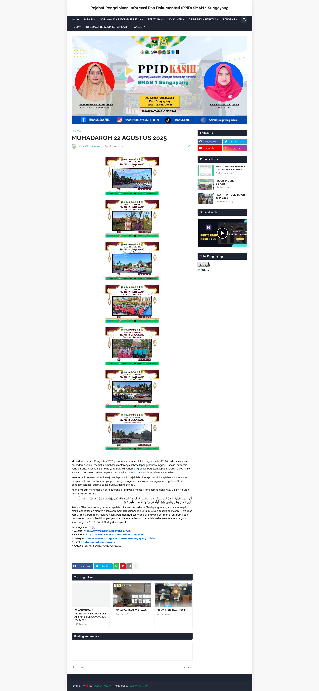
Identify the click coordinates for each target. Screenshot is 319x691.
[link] (115, 534)
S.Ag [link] (136, 468)
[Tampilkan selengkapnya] (136, 566)
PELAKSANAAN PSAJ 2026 (131, 610)
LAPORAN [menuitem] (229, 19)
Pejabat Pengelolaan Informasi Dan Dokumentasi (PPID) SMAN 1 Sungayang (160, 7)
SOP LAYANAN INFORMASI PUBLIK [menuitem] (120, 19)
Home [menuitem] (75, 19)
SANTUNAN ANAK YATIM (171, 610)
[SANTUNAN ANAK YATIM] (173, 595)
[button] (244, 19)
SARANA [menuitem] (88, 19)
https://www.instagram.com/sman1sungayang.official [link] (121, 538)
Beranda (76, 131)
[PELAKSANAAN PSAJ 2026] (132, 595)
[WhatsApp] (116, 566)
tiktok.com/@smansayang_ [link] (99, 542)
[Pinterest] (123, 566)
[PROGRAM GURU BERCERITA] (206, 184)
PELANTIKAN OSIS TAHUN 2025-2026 (230, 196)
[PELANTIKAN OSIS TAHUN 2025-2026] (206, 198)
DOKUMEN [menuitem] (175, 19)
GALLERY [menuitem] (139, 26)
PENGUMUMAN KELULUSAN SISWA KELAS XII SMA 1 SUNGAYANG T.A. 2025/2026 (90, 615)
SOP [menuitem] (76, 26)
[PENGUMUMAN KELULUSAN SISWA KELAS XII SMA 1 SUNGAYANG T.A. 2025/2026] (90, 595)
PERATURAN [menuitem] (155, 19)
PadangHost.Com (138, 686)
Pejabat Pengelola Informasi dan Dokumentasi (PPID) (231, 168)
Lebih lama (185, 667)
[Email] (129, 566)
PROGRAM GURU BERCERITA (225, 182)
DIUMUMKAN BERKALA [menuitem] (202, 19)
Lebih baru (79, 667)
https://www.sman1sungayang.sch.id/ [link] (107, 530)
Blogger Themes (102, 686)
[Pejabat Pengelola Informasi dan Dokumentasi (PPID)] (206, 170)
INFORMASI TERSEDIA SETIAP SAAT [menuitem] (106, 26)
